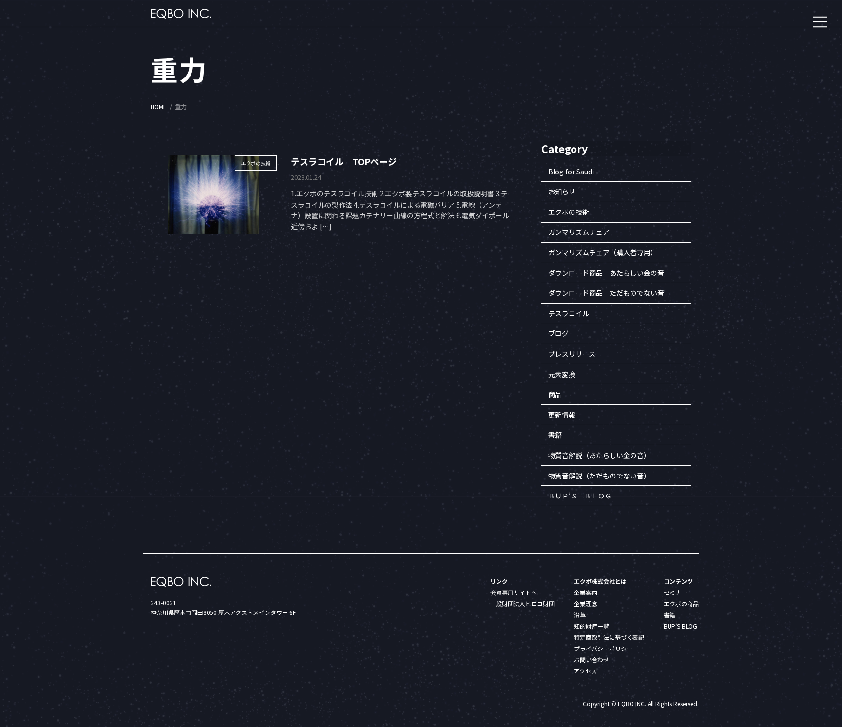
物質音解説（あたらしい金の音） (599, 455)
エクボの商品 (681, 603)
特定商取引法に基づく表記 (609, 637)
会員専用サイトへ (513, 592)
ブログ (558, 334)
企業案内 (585, 592)
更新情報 (561, 415)
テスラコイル (568, 313)
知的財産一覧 (591, 626)
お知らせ (561, 192)
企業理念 (585, 603)
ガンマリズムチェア (579, 232)
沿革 (580, 615)
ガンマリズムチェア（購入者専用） (602, 252)
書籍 (555, 435)
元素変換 (561, 374)
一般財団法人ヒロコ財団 (522, 603)
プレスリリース (571, 354)
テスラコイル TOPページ (344, 161)
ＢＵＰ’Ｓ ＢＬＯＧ (580, 496)
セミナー (675, 592)
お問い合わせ (591, 659)
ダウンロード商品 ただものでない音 (606, 293)
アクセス (585, 671)
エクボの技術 (568, 212)
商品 (555, 395)
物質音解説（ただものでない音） (599, 475)
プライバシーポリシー (603, 648)
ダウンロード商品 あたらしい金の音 (606, 273)
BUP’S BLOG (680, 626)
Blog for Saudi (571, 171)
